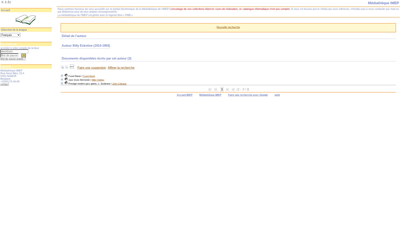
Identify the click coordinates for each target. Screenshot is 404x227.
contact (4, 84)
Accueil (5, 10)
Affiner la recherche (121, 67)
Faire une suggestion (91, 67)
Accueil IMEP (185, 95)
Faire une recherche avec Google (248, 95)
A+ (9, 1)
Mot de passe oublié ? (13, 58)
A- (2, 1)
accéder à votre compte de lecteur (19, 48)
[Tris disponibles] (72, 67)
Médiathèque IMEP (210, 95)
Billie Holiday (98, 80)
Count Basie (89, 76)
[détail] (62, 75)
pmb (277, 95)
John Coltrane (119, 83)
